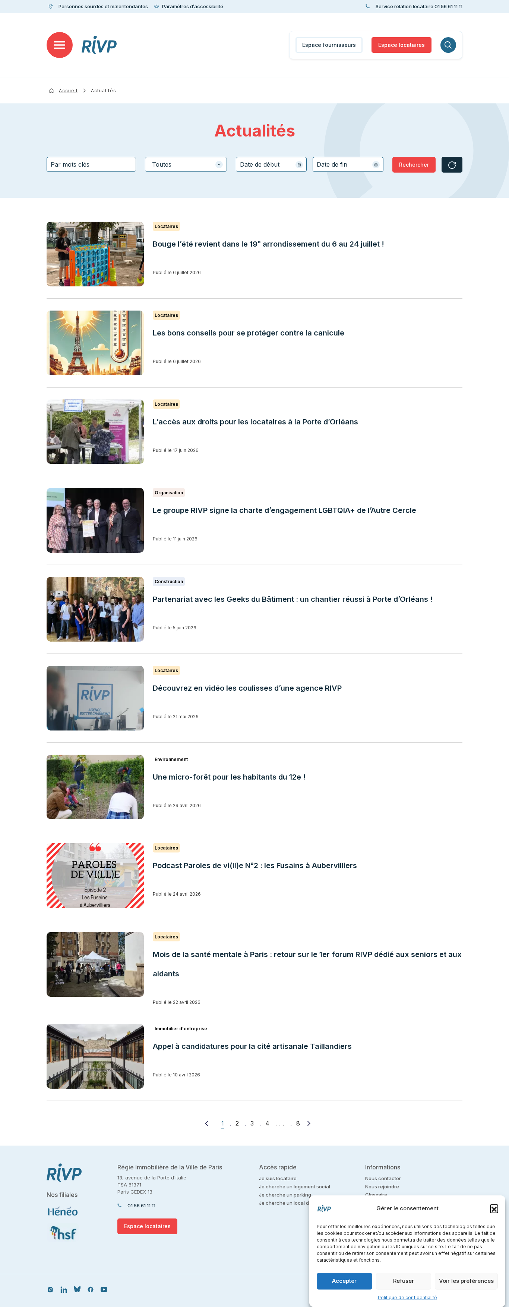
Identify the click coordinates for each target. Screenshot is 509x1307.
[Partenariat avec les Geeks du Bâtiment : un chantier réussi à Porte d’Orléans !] (95, 609)
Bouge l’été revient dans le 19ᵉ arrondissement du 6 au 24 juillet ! (268, 244)
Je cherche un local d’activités (294, 1203)
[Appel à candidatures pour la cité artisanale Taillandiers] (95, 1056)
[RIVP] (99, 45)
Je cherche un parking (285, 1195)
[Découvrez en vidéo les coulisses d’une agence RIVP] (95, 698)
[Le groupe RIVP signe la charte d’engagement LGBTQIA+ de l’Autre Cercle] (95, 520)
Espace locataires (401, 45)
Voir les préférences (466, 1281)
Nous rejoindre (382, 1186)
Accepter (344, 1281)
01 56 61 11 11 (141, 1205)
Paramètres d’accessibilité (192, 6)
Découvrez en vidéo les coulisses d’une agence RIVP (247, 688)
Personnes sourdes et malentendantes (103, 6)
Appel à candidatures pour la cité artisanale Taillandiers (252, 1046)
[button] (494, 1208)
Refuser (403, 1281)
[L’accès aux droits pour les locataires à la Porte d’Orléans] (95, 431)
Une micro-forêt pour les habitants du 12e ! (229, 777)
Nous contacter (383, 1178)
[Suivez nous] (50, 1289)
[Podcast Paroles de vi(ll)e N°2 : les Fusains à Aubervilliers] (95, 875)
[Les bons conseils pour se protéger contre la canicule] (95, 343)
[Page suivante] (309, 1123)
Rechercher (414, 164)
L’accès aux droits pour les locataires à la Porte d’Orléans (255, 421)
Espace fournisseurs (329, 45)
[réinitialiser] (452, 165)
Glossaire (376, 1195)
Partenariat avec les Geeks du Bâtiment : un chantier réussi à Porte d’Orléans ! (293, 599)
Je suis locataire (278, 1178)
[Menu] (60, 45)
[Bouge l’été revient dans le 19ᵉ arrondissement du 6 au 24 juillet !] (95, 254)
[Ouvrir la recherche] (448, 45)
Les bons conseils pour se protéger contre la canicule (248, 332)
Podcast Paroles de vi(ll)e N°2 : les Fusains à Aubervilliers (256, 865)
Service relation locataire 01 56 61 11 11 (419, 6)
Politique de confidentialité (407, 1297)
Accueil (68, 90)
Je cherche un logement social (294, 1186)
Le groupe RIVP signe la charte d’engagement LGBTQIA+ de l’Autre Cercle (284, 510)
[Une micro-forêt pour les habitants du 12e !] (95, 787)
